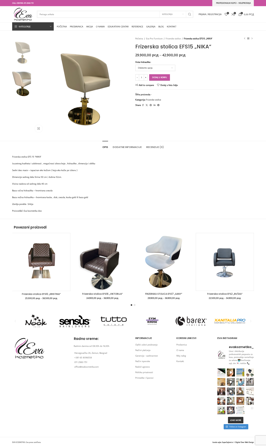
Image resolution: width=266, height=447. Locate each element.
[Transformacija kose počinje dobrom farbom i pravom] (221, 410)
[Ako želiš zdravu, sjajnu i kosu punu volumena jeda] (250, 401)
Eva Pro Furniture (154, 38)
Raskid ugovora (142, 366)
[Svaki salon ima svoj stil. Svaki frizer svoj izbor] (240, 382)
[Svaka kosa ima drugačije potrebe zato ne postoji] (240, 391)
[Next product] (252, 38)
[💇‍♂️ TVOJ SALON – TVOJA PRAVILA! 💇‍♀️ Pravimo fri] (250, 372)
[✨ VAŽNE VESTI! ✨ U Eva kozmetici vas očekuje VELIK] (231, 382)
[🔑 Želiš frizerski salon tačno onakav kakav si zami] (231, 391)
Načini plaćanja (142, 350)
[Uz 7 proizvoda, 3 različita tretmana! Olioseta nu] (231, 410)
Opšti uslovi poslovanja (146, 344)
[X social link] (147, 105)
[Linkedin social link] (154, 105)
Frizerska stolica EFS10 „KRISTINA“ (41, 294)
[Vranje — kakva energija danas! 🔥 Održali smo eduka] (250, 382)
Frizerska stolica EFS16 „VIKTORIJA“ (102, 293)
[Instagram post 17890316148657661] (240, 372)
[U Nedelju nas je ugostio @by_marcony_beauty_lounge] (250, 410)
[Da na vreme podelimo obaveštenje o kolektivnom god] (240, 410)
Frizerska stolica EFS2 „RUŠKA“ (224, 293)
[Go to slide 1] (131, 305)
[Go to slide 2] (134, 305)
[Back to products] (248, 38)
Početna (139, 38)
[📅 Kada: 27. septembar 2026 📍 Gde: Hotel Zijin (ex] (221, 372)
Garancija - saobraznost (146, 355)
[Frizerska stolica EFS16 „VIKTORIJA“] (102, 262)
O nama (180, 350)
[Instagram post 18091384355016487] (221, 382)
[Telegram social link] (158, 105)
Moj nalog (181, 355)
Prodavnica (181, 344)
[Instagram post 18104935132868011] (221, 391)
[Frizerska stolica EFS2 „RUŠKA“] (225, 262)
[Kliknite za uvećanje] (38, 128)
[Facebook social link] (143, 105)
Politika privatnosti (144, 372)
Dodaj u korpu (159, 77)
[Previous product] (244, 38)
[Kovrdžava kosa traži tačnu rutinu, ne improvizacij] (221, 401)
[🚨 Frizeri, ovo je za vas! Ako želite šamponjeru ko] (231, 401)
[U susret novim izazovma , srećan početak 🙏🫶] (240, 401)
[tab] (105, 145)
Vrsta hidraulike (142, 62)
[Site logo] (23, 13)
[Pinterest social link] (151, 105)
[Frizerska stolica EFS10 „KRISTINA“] (41, 262)
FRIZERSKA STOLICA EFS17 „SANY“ (163, 293)
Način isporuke (142, 361)
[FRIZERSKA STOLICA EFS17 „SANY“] (164, 262)
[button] (15, 321)
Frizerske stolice (173, 38)
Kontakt (180, 361)
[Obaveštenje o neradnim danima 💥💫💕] (250, 391)
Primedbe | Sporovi (144, 377)
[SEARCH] (189, 14)
